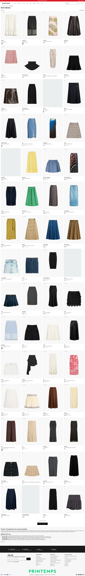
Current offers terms (53, 557)
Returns (39, 549)
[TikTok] (80, 574)
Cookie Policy (32, 574)
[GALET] (2, 146)
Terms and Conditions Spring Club (55, 560)
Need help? (54, 549)
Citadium (37, 562)
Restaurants (66, 565)
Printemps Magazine (68, 561)
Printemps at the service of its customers (71, 556)
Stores (79, 0)
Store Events (67, 564)
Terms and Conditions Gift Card (55, 562)
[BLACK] (1, 146)
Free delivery (26, 549)
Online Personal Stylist (68, 560)
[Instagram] (78, 574)
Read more (3, 541)
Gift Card (66, 557)
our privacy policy (16, 561)
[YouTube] (83, 574)
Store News (66, 562)
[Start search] (66, 3)
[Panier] (82, 3)
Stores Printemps (38, 557)
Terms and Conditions (53, 558)
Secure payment (12, 549)
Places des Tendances (39, 561)
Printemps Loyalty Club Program (41, 558)
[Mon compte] (79, 3)
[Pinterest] (81, 574)
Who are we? (38, 556)
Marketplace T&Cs (53, 561)
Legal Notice (52, 564)
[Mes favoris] (81, 3)
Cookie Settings (37, 574)
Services (82, 0)
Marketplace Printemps (39, 560)
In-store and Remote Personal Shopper (70, 558)
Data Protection (52, 565)
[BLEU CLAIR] (1, 348)
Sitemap (41, 574)
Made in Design (38, 564)
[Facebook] (76, 574)
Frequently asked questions (54, 556)
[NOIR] (2, 348)
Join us (37, 565)
